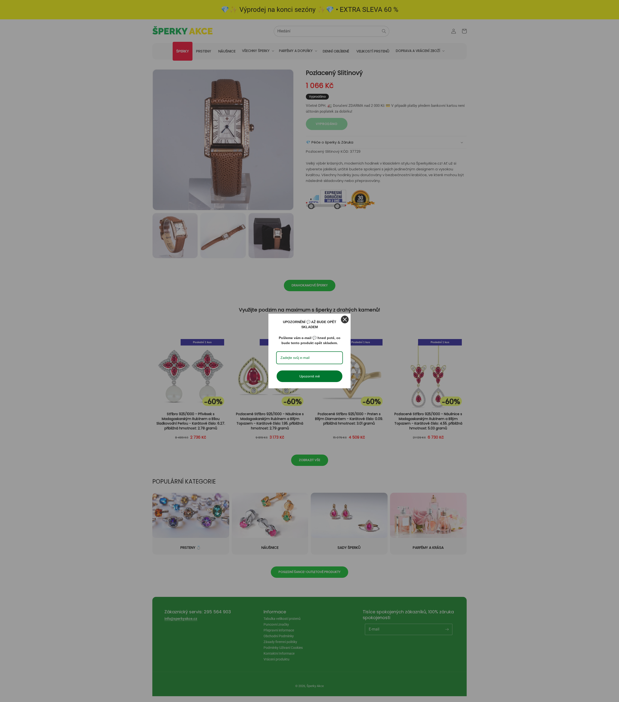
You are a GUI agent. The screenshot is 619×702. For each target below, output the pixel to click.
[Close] (345, 319)
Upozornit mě (309, 376)
